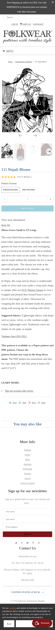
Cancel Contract (27, 483)
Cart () (26, 24)
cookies (12, 608)
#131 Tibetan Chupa (32, 290)
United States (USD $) (26, 592)
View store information (13, 219)
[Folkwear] (27, 37)
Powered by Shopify (36, 601)
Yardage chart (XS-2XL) (14, 336)
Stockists (27, 464)
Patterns (27, 450)
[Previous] (20, 135)
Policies (27, 473)
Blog (27, 459)
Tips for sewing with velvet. (19, 390)
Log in (15, 24)
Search (28, 478)
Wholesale (27, 469)
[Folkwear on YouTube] (27, 543)
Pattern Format (9, 183)
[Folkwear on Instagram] (39, 543)
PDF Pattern (28, 190)
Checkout (38, 24)
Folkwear (22, 601)
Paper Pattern (10, 190)
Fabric (27, 455)
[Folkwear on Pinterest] (33, 543)
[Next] (35, 135)
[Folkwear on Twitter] (16, 543)
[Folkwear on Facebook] (22, 543)
